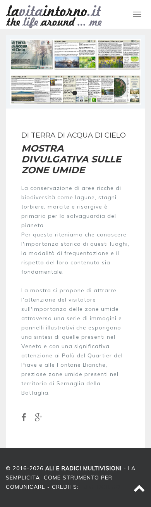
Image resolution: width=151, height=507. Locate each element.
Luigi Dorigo (100, 486)
